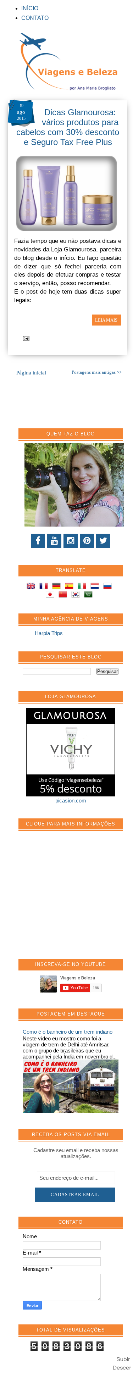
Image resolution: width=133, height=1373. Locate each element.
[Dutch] (96, 587)
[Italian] (83, 587)
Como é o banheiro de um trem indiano (67, 1032)
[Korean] (77, 596)
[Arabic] (89, 596)
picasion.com (70, 800)
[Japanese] (51, 596)
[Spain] (70, 587)
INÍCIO (29, 8)
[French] (45, 587)
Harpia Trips (49, 633)
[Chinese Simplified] (64, 596)
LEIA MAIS (106, 320)
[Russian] (109, 587)
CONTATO (35, 18)
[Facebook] (38, 541)
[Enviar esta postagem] (25, 338)
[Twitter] (103, 541)
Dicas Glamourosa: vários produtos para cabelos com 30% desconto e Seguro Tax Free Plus (67, 127)
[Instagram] (70, 541)
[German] (57, 587)
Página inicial (31, 373)
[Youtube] (54, 541)
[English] (32, 587)
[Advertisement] (76, 898)
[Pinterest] (87, 541)
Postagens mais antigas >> (97, 372)
